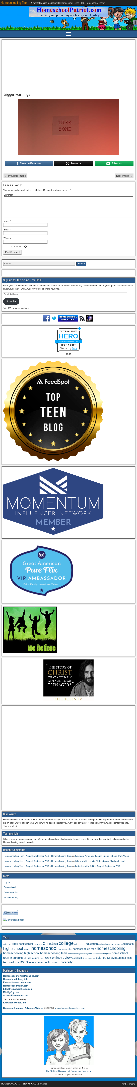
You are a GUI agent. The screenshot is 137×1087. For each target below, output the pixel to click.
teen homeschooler (40, 962)
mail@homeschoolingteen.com (70, 1008)
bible (15, 943)
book (22, 943)
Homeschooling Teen (14, 3)
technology (11, 962)
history (27, 949)
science (101, 957)
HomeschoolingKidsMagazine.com (21, 976)
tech (129, 957)
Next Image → (124, 175)
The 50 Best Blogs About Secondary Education (68, 1071)
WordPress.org (11, 897)
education (92, 943)
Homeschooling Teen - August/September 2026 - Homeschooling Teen (38, 856)
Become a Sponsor (13, 1008)
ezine (111, 944)
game (117, 944)
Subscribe (11, 301)
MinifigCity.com (11, 992)
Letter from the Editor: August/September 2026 (97, 866)
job (25, 958)
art (10, 944)
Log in (7, 882)
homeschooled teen (84, 949)
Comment (9, 195)
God (123, 943)
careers (38, 944)
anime (5, 944)
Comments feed (11, 892)
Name (7, 221)
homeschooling (111, 948)
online (56, 957)
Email (7, 229)
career (29, 943)
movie (48, 957)
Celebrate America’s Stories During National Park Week (102, 856)
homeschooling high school (21, 953)
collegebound (79, 944)
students (120, 957)
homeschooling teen (53, 953)
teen (24, 962)
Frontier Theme (128, 1083)
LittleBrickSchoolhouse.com (18, 989)
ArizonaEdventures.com (15, 995)
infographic (16, 957)
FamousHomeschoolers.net (17, 982)
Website (7, 238)
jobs (29, 958)
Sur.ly (74, 348)
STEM (111, 957)
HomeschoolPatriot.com (15, 986)
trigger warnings (17, 94)
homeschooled (65, 949)
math (42, 958)
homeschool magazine (102, 954)
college (66, 943)
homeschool (44, 948)
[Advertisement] (68, 66)
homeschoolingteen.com (68, 341)
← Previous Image (15, 175)
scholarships (90, 958)
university (66, 962)
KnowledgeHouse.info (14, 1002)
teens (55, 962)
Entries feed (10, 887)
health (130, 943)
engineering (103, 944)
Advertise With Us (34, 1008)
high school (13, 948)
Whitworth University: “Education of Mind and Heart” (100, 861)
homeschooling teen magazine (80, 954)
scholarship (78, 958)
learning (35, 958)
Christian (50, 943)
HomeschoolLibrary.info (15, 979)
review (66, 958)
